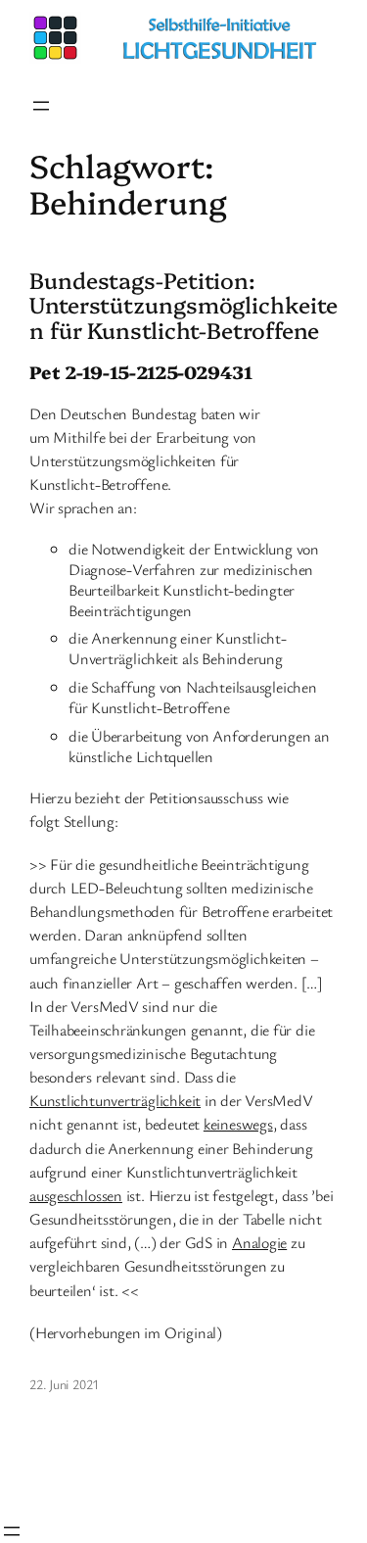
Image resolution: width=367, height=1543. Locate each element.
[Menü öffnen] (41, 106)
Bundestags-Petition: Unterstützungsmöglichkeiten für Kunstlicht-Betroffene (183, 305)
